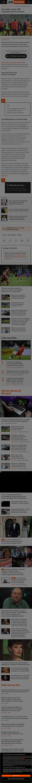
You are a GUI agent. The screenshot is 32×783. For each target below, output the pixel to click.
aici (5, 763)
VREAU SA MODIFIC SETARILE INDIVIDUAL (15, 778)
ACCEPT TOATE (16, 775)
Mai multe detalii (22, 758)
